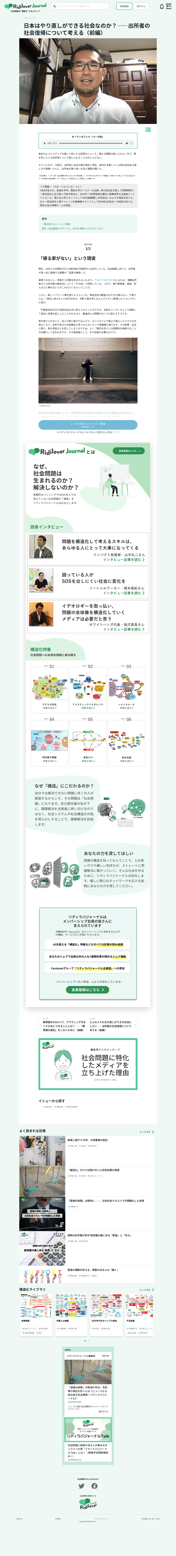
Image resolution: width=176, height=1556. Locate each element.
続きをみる (103, 1411)
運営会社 (19, 1519)
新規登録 (124, 6)
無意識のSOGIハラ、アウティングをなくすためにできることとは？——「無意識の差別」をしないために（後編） (64, 1026)
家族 (40, 1333)
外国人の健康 (62, 1320)
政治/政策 (84, 1241)
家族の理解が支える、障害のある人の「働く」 (93, 1270)
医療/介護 (73, 1146)
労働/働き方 (74, 1206)
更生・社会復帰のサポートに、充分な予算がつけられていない (72, 228)
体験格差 (25, 1320)
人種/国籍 (62, 1328)
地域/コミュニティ (96, 1176)
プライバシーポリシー (101, 1519)
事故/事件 (49, 1107)
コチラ (115, 432)
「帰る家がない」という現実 (56, 224)
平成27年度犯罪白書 (105, 280)
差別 (95, 1276)
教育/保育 (44, 1328)
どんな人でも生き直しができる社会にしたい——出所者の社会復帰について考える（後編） (111, 1026)
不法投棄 (130, 1320)
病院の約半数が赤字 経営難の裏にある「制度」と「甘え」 (100, 1235)
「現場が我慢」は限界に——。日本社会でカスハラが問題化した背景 (106, 1200)
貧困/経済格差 (72, 1107)
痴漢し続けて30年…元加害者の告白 (88, 1140)
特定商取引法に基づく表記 (150, 1519)
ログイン (141, 6)
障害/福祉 (60, 1107)
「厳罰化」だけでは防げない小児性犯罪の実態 (93, 1170)
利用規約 (58, 1519)
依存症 (83, 1146)
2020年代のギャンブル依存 (104, 1320)
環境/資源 (144, 1333)
